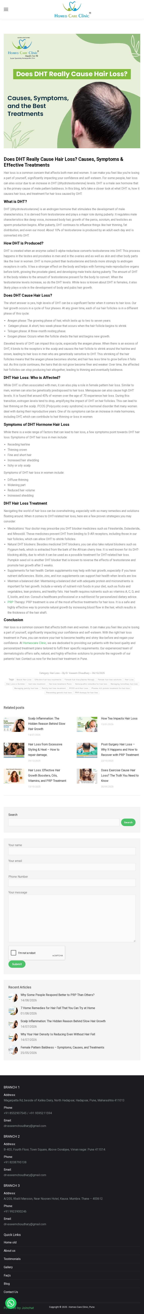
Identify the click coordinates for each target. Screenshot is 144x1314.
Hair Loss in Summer (15, 684)
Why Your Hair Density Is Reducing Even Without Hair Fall (58, 1034)
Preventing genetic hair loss (59, 693)
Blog (7, 1283)
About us (9, 1250)
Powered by (19, 1308)
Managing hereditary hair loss (124, 684)
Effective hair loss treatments (48, 680)
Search (12, 815)
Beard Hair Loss (24, 680)
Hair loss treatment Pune (60, 684)
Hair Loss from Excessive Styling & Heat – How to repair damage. (45, 750)
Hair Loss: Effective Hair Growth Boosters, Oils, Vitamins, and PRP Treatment (47, 775)
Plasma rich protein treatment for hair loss (111, 688)
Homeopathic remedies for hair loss (91, 684)
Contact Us (11, 1292)
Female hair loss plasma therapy (79, 680)
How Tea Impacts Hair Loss (119, 718)
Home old (10, 1242)
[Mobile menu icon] (6, 9)
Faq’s (7, 1275)
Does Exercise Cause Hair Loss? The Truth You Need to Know (120, 775)
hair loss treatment (37, 684)
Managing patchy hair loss (26, 688)
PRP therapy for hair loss (86, 693)
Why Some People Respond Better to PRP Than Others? (57, 995)
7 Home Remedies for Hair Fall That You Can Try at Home (58, 1008)
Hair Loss (55, 673)
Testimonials (12, 1259)
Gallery (8, 1267)
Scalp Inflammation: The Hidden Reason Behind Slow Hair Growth (46, 724)
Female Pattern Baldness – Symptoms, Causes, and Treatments (62, 1047)
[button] (10, 1303)
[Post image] (14, 724)
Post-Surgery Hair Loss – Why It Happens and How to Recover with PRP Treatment (120, 750)
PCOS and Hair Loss (78, 688)
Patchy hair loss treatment (54, 688)
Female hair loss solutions (110, 680)
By (75, 673)
